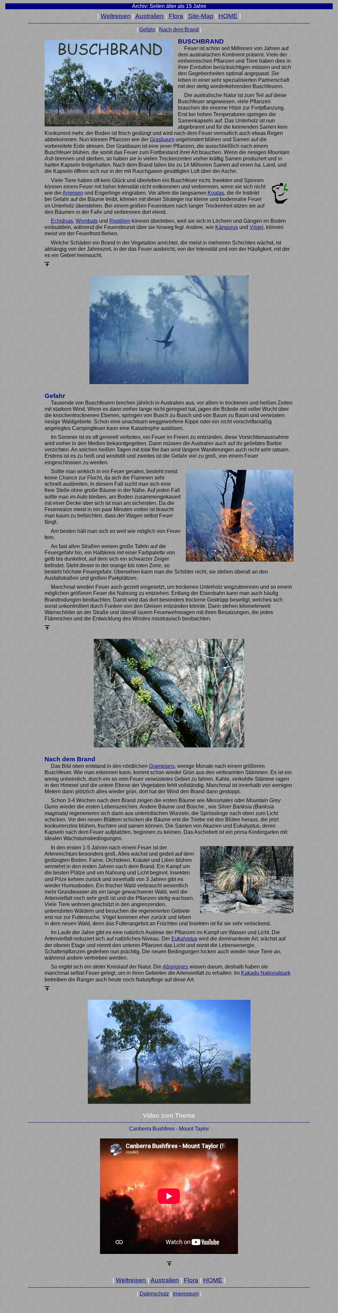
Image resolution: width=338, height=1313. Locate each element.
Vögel (256, 227)
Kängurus (226, 227)
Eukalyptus (184, 938)
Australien (149, 16)
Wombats (87, 221)
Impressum (186, 1294)
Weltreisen (116, 16)
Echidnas (62, 221)
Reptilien (119, 221)
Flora (176, 16)
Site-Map (201, 16)
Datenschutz (154, 1294)
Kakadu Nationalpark (265, 973)
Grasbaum (162, 139)
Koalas (216, 193)
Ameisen (72, 193)
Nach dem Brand (179, 29)
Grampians (162, 766)
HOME (228, 16)
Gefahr (147, 29)
